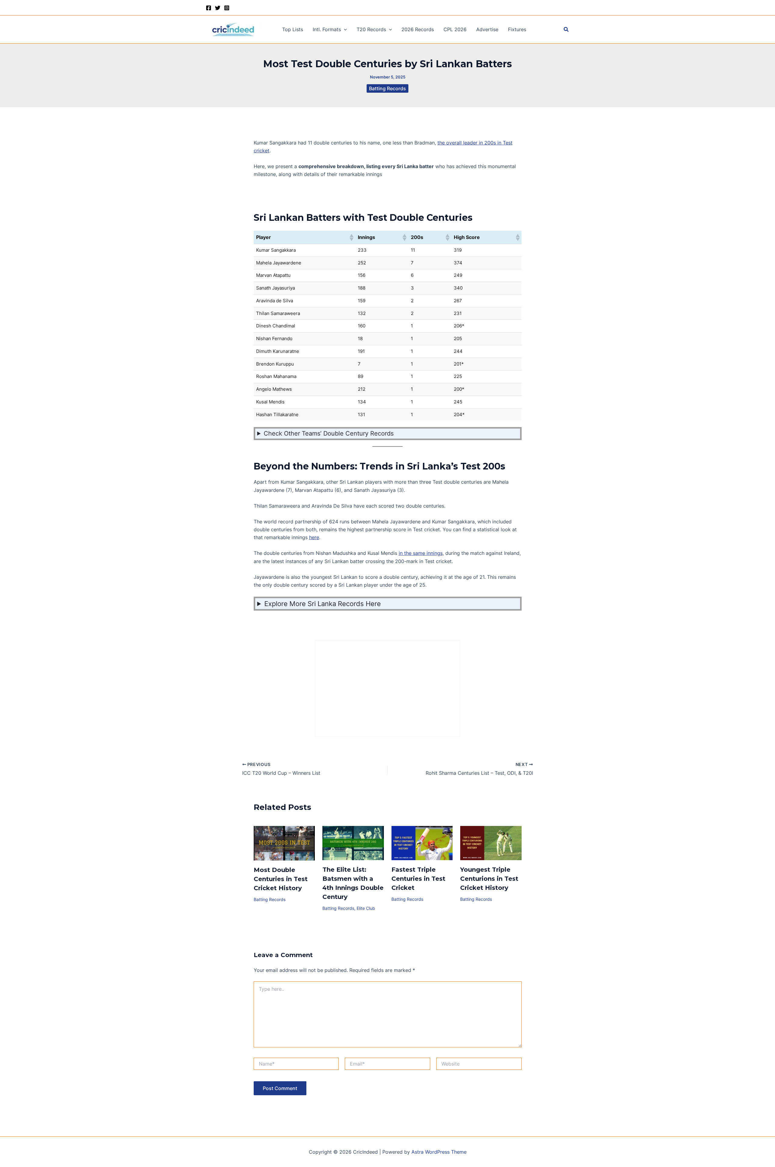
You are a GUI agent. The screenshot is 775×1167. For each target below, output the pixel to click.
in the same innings (421, 553)
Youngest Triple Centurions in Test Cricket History (489, 878)
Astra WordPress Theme (439, 1152)
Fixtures (517, 29)
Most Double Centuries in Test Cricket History (281, 879)
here (314, 537)
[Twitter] (217, 8)
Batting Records (387, 88)
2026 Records (417, 29)
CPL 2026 (455, 29)
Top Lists (292, 29)
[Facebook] (208, 8)
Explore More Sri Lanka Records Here (322, 604)
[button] (344, 29)
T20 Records (371, 29)
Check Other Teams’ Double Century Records (329, 433)
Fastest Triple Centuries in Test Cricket (418, 878)
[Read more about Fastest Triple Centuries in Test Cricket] (422, 843)
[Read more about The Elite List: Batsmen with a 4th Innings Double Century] (353, 843)
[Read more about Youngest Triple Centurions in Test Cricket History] (491, 843)
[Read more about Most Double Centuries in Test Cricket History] (284, 843)
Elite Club (366, 908)
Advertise (487, 29)
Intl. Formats (327, 29)
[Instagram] (226, 8)
